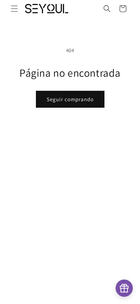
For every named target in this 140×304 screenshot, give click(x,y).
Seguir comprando (70, 99)
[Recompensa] (124, 288)
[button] (14, 9)
